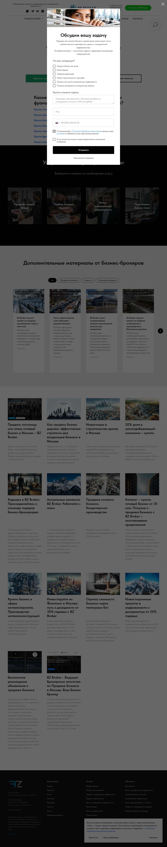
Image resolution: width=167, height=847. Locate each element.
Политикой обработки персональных (87, 131)
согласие (60, 133)
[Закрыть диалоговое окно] (163, 4)
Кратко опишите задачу (66, 92)
